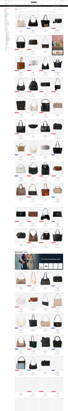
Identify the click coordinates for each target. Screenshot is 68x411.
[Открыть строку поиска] (53, 4)
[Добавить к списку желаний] (25, 14)
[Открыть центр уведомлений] (59, 2)
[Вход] (57, 2)
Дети (12, 2)
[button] (55, 9)
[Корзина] (63, 2)
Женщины (5, 2)
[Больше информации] (21, 32)
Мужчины (9, 2)
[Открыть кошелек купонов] (55, 2)
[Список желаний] (61, 2)
